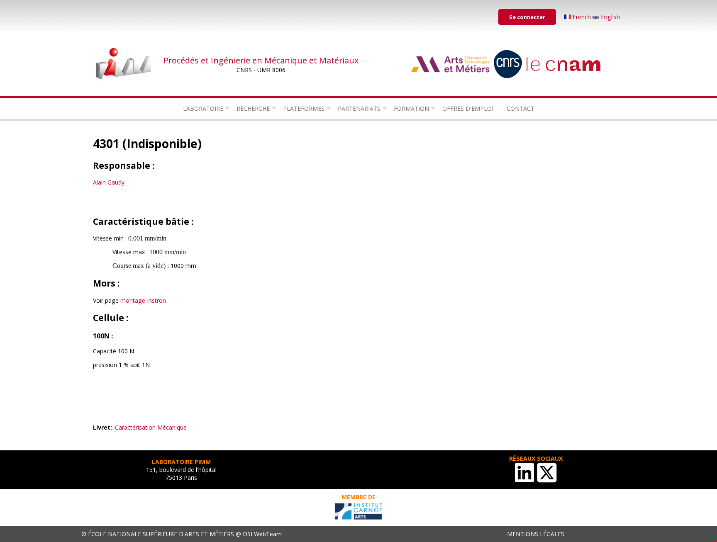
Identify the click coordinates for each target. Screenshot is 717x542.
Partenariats (359, 108)
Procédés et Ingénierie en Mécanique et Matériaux (260, 60)
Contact (520, 108)
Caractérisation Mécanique (151, 427)
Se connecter (527, 17)
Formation (411, 108)
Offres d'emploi (467, 108)
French (582, 17)
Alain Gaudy (108, 182)
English (609, 17)
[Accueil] (124, 64)
